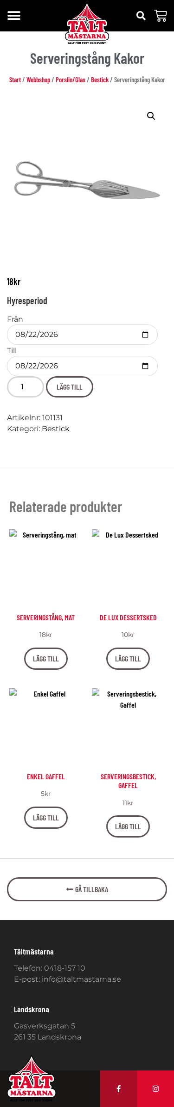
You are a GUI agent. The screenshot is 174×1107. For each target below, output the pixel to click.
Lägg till (70, 386)
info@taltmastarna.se (81, 979)
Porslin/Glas (70, 79)
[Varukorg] (160, 16)
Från (15, 319)
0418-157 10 (64, 968)
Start (15, 79)
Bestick (100, 79)
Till (12, 351)
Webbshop (38, 79)
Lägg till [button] (46, 658)
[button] (13, 16)
